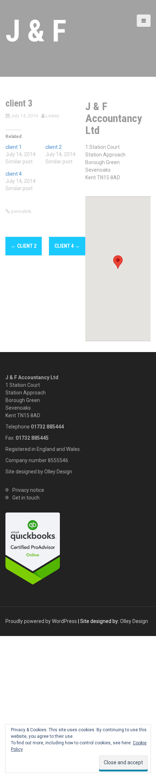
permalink (21, 211)
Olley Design (58, 471)
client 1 (13, 147)
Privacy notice (28, 490)
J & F (35, 31)
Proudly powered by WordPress (41, 621)
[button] (118, 262)
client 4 (13, 174)
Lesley (52, 115)
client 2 (53, 147)
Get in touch (26, 498)
